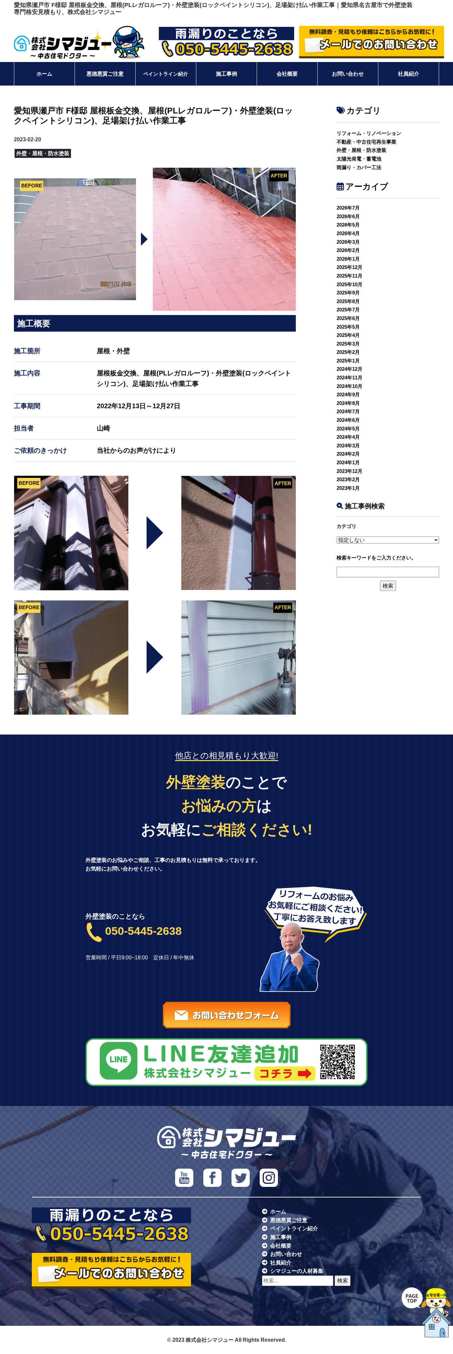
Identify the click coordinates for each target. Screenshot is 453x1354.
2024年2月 (348, 454)
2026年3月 (348, 242)
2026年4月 (348, 233)
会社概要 (287, 74)
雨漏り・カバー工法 (359, 167)
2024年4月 (348, 437)
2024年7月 (348, 411)
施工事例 (226, 74)
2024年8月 (348, 403)
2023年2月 (348, 479)
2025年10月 (349, 284)
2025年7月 (348, 309)
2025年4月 (348, 335)
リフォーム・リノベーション (369, 133)
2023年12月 (349, 471)
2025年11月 (349, 276)
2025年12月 (349, 267)
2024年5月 (348, 428)
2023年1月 (348, 488)
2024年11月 (349, 377)
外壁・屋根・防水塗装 (361, 150)
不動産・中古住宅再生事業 (366, 142)
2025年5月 (348, 327)
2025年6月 (348, 318)
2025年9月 (348, 292)
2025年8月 (348, 301)
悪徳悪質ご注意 (105, 74)
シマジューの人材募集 (296, 1271)
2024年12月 (349, 369)
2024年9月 (348, 394)
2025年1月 (348, 360)
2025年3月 (348, 344)
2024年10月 (349, 386)
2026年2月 (348, 250)
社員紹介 (408, 74)
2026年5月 (348, 224)
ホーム (44, 74)
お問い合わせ (348, 74)
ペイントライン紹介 (165, 74)
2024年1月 (348, 462)
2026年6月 (348, 216)
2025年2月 (348, 352)
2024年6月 (348, 420)
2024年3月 (348, 445)
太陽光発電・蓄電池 (359, 158)
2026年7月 (348, 208)
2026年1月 (348, 259)
